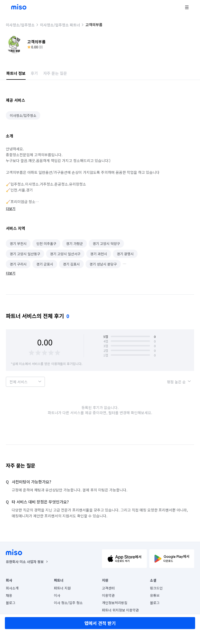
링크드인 (156, 588)
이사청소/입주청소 (20, 24)
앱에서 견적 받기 (100, 623)
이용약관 (108, 595)
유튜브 (155, 595)
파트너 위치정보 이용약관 (120, 610)
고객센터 (108, 588)
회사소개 (12, 588)
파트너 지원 (62, 588)
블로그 (10, 602)
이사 (57, 595)
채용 (9, 595)
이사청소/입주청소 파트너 (60, 24)
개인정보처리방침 (114, 602)
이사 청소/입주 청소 (68, 602)
